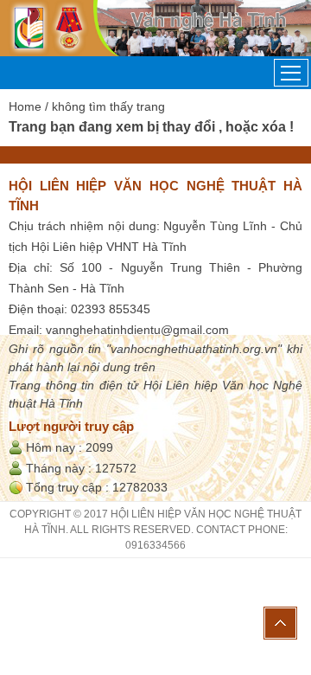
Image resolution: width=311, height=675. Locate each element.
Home (25, 106)
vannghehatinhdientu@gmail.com (137, 330)
